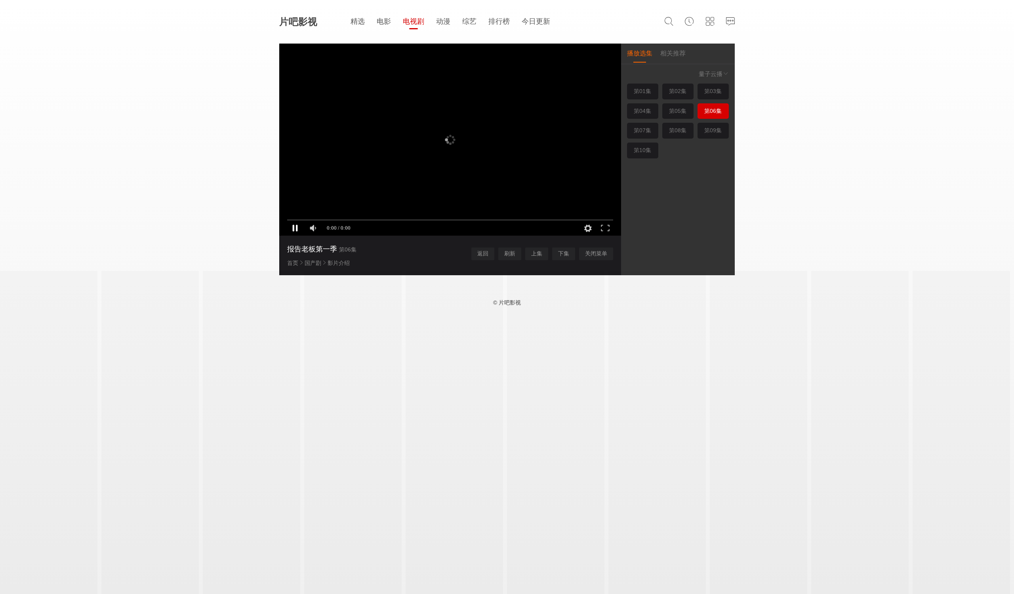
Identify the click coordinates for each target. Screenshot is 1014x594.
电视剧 (413, 21)
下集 (563, 253)
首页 (292, 263)
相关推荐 (673, 53)
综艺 (469, 21)
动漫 (443, 21)
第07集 (642, 130)
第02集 (677, 91)
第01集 (642, 91)
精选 (358, 21)
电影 (384, 21)
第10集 (642, 150)
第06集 (713, 111)
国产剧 (313, 263)
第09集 (713, 130)
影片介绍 (339, 263)
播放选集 (639, 53)
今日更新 (536, 21)
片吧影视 (298, 21)
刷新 (509, 253)
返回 (482, 253)
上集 (536, 253)
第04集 (642, 111)
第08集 (677, 130)
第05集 (677, 111)
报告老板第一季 (312, 249)
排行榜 (499, 21)
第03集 (713, 91)
